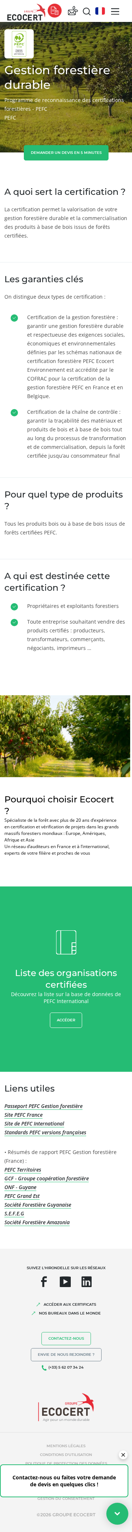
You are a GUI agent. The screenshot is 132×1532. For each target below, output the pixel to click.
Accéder (66, 1020)
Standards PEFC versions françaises (45, 1132)
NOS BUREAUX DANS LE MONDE (70, 1313)
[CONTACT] (73, 11)
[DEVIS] (54, 11)
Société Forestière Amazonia (37, 1222)
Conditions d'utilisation (66, 1454)
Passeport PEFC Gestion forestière (43, 1105)
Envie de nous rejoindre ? (66, 1354)
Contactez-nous (66, 1338)
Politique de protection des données (66, 1463)
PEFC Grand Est (22, 1195)
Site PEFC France (23, 1114)
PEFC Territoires (22, 1169)
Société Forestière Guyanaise (37, 1204)
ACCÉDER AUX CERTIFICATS (70, 1304)
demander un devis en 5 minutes (66, 152)
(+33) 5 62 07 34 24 (66, 1367)
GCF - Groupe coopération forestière (46, 1178)
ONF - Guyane (20, 1187)
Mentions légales (66, 1446)
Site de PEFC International (34, 1123)
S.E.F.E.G (14, 1213)
